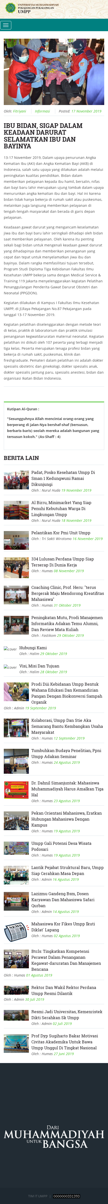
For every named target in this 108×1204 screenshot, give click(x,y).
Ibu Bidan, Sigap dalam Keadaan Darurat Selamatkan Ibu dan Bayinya (43, 135)
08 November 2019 (69, 570)
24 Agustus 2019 (67, 762)
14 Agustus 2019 (66, 911)
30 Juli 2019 (34, 999)
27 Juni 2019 (64, 1053)
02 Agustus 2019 (67, 935)
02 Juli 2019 (62, 1023)
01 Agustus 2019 (39, 975)
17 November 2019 (86, 111)
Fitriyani (19, 111)
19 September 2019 (40, 708)
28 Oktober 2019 (53, 671)
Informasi (42, 111)
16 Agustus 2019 (66, 879)
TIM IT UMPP (38, 1196)
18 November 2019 (76, 520)
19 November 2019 (76, 490)
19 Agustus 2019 (67, 831)
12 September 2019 (69, 738)
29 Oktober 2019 (70, 635)
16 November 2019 (88, 538)
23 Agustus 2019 (67, 800)
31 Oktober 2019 (67, 605)
